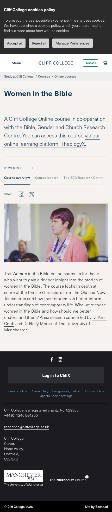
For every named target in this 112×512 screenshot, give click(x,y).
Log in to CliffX (56, 375)
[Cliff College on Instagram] (60, 359)
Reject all (39, 43)
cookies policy (49, 25)
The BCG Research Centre (84, 177)
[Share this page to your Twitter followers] (31, 194)
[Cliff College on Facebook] (52, 359)
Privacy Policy (17, 391)
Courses (44, 76)
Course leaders (46, 177)
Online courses (65, 76)
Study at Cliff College (19, 76)
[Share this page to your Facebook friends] (21, 194)
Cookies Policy (94, 391)
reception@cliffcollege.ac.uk (26, 426)
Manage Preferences (72, 43)
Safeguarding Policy (65, 391)
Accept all (14, 43)
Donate (90, 63)
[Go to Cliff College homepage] (56, 63)
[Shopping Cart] (105, 63)
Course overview (17, 177)
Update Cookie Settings (56, 395)
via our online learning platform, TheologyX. (52, 139)
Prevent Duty (39, 391)
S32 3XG (11, 459)
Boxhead (101, 506)
